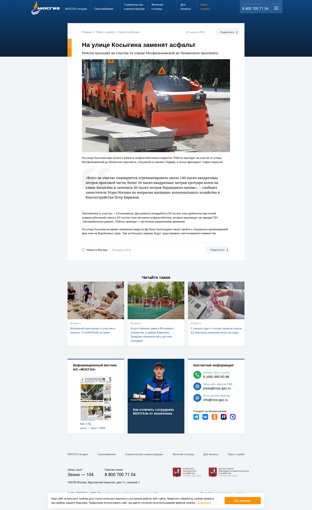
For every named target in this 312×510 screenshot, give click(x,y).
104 (90, 474)
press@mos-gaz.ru (217, 388)
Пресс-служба (236, 454)
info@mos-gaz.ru (215, 399)
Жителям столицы (183, 454)
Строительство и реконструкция (144, 454)
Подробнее (204, 502)
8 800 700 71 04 (255, 8)
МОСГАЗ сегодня (78, 454)
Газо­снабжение (107, 454)
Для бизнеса (210, 454)
